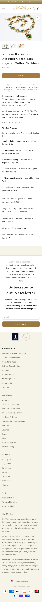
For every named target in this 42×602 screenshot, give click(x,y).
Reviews (5, 370)
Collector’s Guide (9, 417)
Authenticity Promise (11, 358)
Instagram (6, 459)
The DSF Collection (10, 404)
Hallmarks (6, 425)
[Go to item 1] (5, 46)
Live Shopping (8, 447)
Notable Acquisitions (11, 409)
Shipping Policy (9, 379)
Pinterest (6, 481)
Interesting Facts (9, 442)
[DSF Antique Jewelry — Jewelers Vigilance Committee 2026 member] (26, 337)
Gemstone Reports (10, 362)
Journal (5, 430)
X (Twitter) (6, 464)
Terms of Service (9, 502)
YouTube (6, 476)
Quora (5, 485)
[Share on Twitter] (13, 123)
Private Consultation (11, 366)
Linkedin (6, 472)
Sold (21, 75)
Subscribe (21, 324)
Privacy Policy (8, 498)
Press (4, 434)
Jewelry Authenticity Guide (13, 421)
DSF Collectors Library (12, 413)
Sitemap (5, 387)
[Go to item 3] (20, 46)
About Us (6, 400)
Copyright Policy (9, 506)
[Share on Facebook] (9, 123)
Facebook (6, 468)
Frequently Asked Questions (14, 353)
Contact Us (7, 383)
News (4, 438)
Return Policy (8, 374)
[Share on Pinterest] (16, 123)
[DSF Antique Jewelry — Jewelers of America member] (15, 337)
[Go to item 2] (13, 46)
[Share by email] (19, 123)
